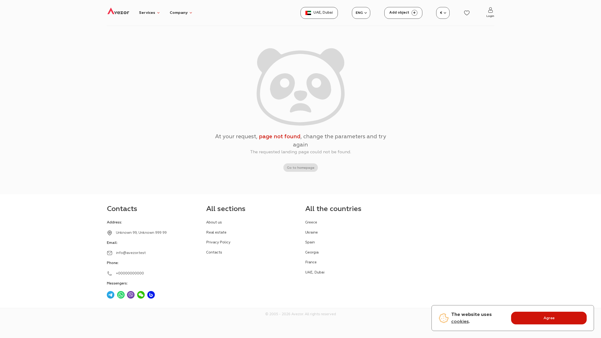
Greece (311, 222)
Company (179, 12)
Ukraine (311, 232)
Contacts (214, 252)
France (311, 262)
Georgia (312, 252)
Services (147, 12)
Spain (310, 242)
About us (214, 222)
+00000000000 (130, 273)
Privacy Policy (218, 242)
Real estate (216, 232)
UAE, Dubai (314, 272)
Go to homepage (300, 168)
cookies (460, 321)
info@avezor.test (131, 253)
